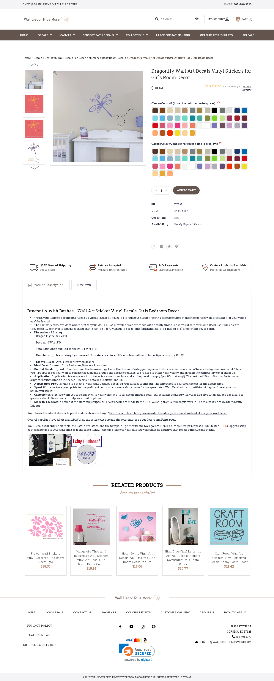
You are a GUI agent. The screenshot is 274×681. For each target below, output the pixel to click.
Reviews (84, 285)
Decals (43, 35)
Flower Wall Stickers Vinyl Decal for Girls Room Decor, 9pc (45, 558)
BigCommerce (143, 677)
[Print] (169, 246)
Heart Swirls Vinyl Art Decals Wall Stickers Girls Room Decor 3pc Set (137, 558)
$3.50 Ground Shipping (55, 265)
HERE (122, 380)
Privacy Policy (39, 625)
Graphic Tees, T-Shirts (216, 35)
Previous (34, 65)
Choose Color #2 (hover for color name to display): (186, 143)
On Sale (248, 35)
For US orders (47, 269)
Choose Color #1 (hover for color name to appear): (185, 103)
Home (24, 35)
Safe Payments (168, 265)
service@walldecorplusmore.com (225, 642)
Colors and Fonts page (161, 419)
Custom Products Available (228, 265)
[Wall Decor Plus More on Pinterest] (154, 626)
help (32, 612)
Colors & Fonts (138, 612)
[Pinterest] (176, 246)
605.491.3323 (243, 637)
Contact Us (82, 612)
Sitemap (186, 677)
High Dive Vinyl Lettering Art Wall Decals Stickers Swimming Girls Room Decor (183, 557)
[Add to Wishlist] (58, 523)
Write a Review (246, 88)
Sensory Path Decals (98, 35)
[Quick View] (58, 513)
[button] (137, 652)
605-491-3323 (242, 4)
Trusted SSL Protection (170, 269)
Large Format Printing (173, 35)
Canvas (65, 35)
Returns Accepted (109, 265)
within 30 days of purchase (112, 269)
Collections (135, 35)
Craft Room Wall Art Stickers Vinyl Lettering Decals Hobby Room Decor (229, 558)
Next (34, 167)
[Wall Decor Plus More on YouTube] (131, 626)
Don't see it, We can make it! (225, 269)
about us (207, 612)
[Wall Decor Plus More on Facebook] (120, 626)
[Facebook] (154, 246)
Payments (108, 612)
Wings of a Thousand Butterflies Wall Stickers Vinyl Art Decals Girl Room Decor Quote (91, 557)
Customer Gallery (175, 612)
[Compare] (58, 532)
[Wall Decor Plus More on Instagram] (142, 626)
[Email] (161, 246)
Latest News (39, 635)
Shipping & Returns (39, 645)
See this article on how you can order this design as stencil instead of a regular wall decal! (168, 413)
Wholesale (54, 612)
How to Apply (235, 612)
